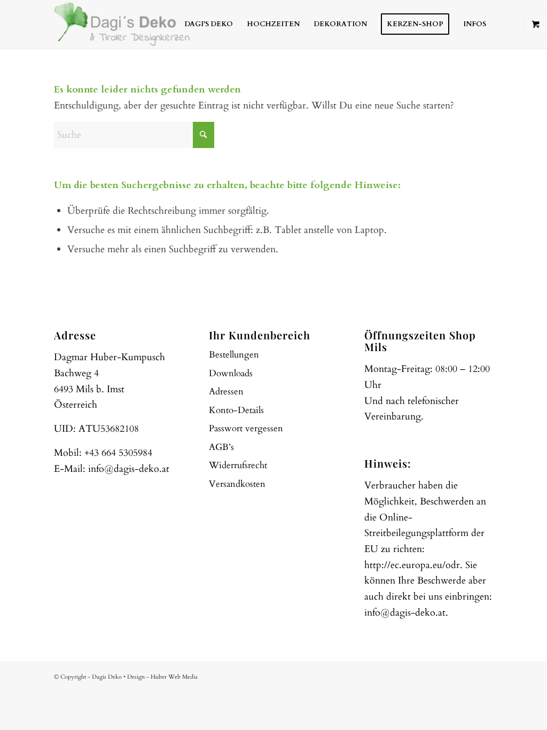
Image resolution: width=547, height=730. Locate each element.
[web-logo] (122, 24)
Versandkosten (237, 484)
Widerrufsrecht (238, 465)
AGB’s (221, 447)
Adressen (226, 391)
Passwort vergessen (246, 428)
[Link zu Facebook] (453, 674)
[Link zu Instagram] (469, 674)
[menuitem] (208, 24)
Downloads (231, 373)
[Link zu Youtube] (485, 674)
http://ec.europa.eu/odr (412, 565)
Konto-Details (236, 410)
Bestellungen (234, 354)
